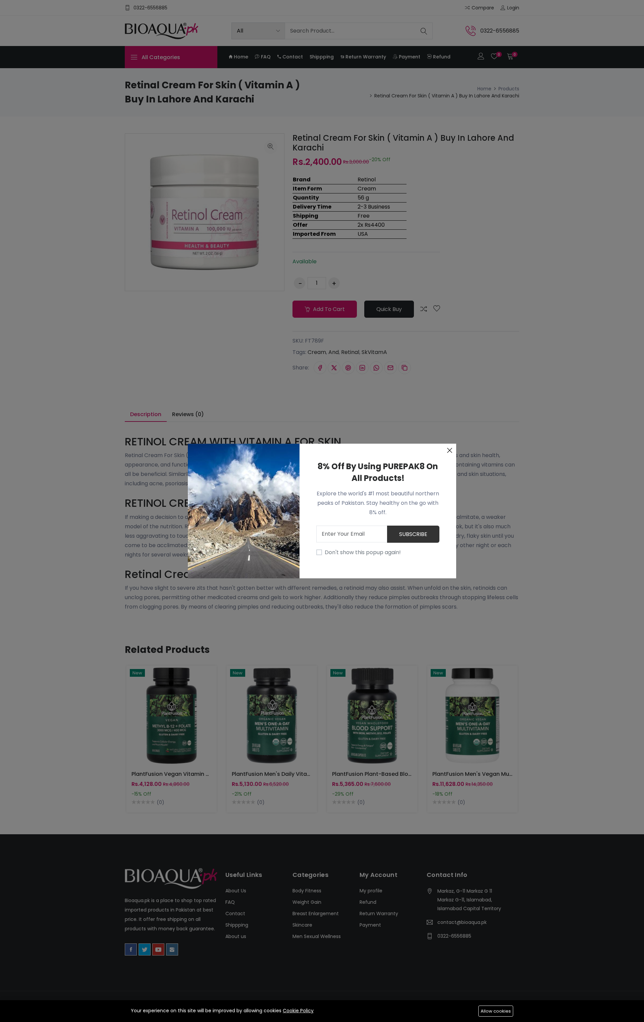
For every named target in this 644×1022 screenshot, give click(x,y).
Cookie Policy (298, 1010)
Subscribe (413, 534)
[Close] (449, 450)
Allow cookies (496, 1011)
